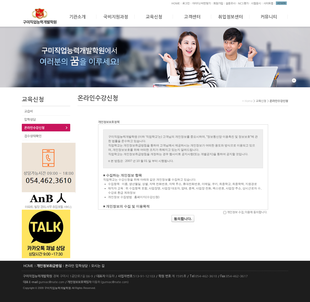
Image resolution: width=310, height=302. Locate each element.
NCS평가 (243, 3)
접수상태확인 (33, 136)
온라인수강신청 (34, 127)
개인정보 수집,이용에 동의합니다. (247, 212)
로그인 (186, 3)
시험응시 (256, 3)
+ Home (247, 101)
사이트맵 (268, 3)
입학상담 (30, 119)
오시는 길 (98, 266)
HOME (175, 3)
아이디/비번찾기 (201, 3)
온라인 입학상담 (76, 266)
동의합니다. (183, 219)
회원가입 (218, 3)
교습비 (28, 111)
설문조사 (230, 3)
